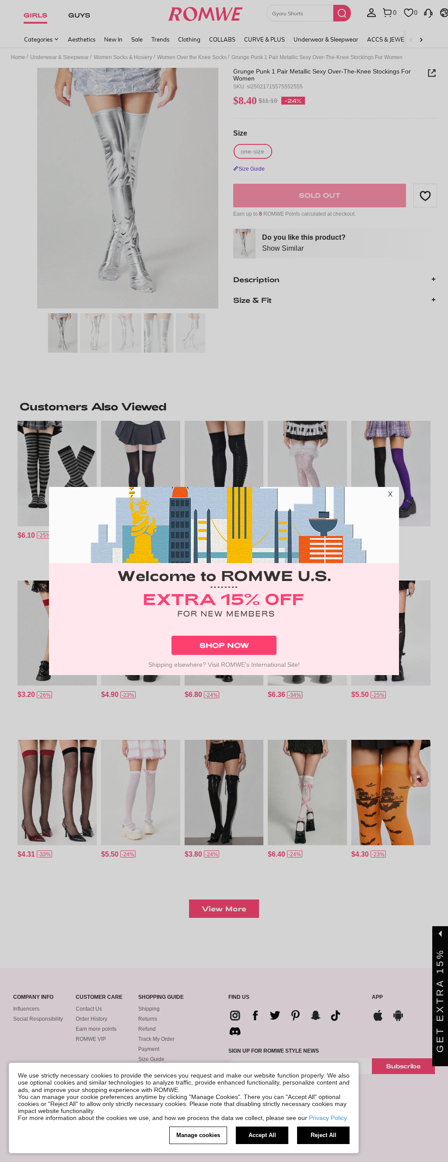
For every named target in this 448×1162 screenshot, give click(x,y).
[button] (390, 495)
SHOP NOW (224, 645)
